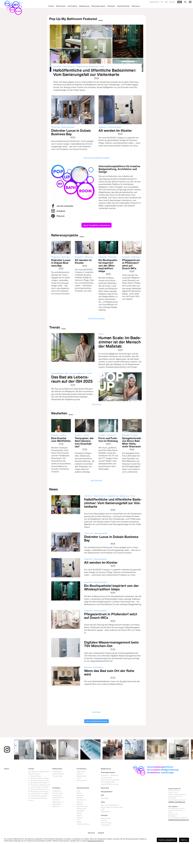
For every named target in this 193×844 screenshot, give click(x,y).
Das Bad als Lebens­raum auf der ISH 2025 (72, 379)
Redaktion (105, 811)
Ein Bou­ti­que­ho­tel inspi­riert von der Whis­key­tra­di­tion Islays (108, 265)
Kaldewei (80, 811)
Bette (79, 793)
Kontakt (172, 2)
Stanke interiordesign (110, 780)
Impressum (105, 818)
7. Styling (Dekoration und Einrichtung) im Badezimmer (40, 789)
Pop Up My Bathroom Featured (73, 18)
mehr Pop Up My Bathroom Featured (96, 158)
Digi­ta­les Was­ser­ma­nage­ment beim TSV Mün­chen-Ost (111, 644)
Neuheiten (59, 413)
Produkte (111, 6)
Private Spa (55, 127)
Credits (104, 820)
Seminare (136, 6)
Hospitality (103, 127)
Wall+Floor (81, 771)
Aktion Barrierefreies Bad (112, 807)
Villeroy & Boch (83, 824)
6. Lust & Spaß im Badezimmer (40, 787)
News (53, 489)
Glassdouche (82, 806)
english (101, 833)
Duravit (80, 802)
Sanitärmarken (123, 6)
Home (6, 769)
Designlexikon (154, 2)
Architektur (72, 6)
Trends (51, 6)
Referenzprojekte (68, 127)
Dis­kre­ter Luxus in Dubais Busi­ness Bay (71, 132)
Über (166, 2)
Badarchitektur (68, 67)
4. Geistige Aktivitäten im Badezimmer (40, 783)
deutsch (91, 833)
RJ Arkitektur (106, 777)
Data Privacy (106, 823)
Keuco (79, 815)
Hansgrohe (81, 808)
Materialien (81, 776)
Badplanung (84, 6)
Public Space (58, 774)
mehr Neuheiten (96, 480)
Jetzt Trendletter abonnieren (96, 225)
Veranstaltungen (57, 373)
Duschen (63, 435)
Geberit (80, 804)
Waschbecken (98, 667)
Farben (80, 774)
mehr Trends (96, 404)
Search (185, 2)
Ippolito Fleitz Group (109, 784)
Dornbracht (81, 800)
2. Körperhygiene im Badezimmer (40, 778)
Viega (79, 822)
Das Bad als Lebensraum (38, 771)
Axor (78, 791)
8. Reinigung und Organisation (40, 791)
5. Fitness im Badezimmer (39, 785)
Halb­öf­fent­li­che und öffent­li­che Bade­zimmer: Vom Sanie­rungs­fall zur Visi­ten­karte (94, 72)
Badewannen (57, 797)
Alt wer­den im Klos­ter (115, 130)
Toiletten (56, 806)
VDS (102, 809)
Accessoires (57, 793)
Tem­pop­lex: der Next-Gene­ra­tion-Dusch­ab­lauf (84, 442)
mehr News (96, 712)
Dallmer (80, 797)
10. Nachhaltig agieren (37, 796)
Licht (79, 778)
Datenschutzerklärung (95, 841)
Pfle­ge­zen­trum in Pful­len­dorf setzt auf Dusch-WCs (131, 264)
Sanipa (80, 817)
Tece (79, 819)
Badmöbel (125, 435)
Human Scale (33, 774)
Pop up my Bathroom (77, 373)
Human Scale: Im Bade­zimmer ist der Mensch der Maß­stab (120, 342)
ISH (162, 2)
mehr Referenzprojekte (96, 318)
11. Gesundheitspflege (37, 798)
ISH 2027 (105, 798)
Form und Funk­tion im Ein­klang (108, 439)
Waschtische (57, 802)
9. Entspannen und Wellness (40, 794)
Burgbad (80, 795)
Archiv (31, 800)
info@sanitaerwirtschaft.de (178, 820)
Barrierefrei (81, 780)
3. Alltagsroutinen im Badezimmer (40, 780)
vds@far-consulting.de (176, 802)
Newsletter (106, 825)
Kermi (79, 813)
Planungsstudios (98, 6)
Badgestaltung (81, 67)
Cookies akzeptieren (167, 840)
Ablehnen (184, 840)
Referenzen (61, 6)
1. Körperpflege (34, 776)
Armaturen (111, 435)
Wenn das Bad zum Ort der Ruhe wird (109, 672)
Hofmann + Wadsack (109, 775)
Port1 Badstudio (108, 782)
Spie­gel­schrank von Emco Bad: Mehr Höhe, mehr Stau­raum (131, 442)
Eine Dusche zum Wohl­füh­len (61, 439)
